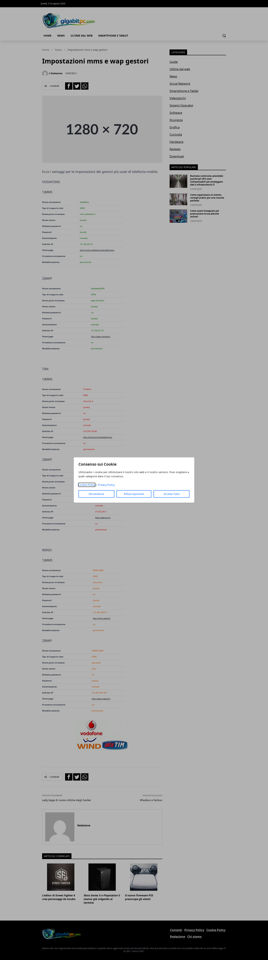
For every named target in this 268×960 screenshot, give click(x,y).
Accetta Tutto (172, 494)
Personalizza (96, 494)
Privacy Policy (106, 485)
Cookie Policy (86, 485)
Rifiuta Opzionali (134, 494)
